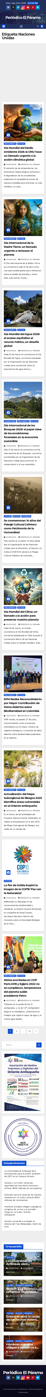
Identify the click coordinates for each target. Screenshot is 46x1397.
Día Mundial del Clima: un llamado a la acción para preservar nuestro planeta (21, 615)
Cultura (8, 516)
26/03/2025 (11, 624)
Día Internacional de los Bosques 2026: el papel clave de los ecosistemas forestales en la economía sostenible (22, 433)
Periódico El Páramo (23, 17)
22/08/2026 (13, 1296)
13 (29, 1031)
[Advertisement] (23, 68)
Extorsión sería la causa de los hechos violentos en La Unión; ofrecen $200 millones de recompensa (22, 1197)
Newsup (37, 1389)
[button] (38, 26)
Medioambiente (10, 143)
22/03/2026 (11, 351)
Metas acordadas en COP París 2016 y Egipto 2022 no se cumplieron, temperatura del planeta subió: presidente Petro (22, 987)
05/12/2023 (11, 1000)
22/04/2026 (11, 259)
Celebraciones (10, 421)
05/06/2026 (11, 164)
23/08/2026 (13, 1268)
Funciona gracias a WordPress (15, 1389)
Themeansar (23, 1392)
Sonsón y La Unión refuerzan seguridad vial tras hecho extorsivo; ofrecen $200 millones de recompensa (22, 1185)
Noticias (21, 143)
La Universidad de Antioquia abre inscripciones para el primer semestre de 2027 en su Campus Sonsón (22, 1174)
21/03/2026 (11, 446)
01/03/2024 (11, 898)
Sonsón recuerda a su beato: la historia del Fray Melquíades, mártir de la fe (22, 1224)
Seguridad (28, 1285)
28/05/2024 (11, 811)
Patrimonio (26, 516)
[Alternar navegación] (21, 26)
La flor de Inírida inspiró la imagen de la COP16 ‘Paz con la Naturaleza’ (22, 889)
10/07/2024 (11, 716)
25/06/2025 (11, 537)
